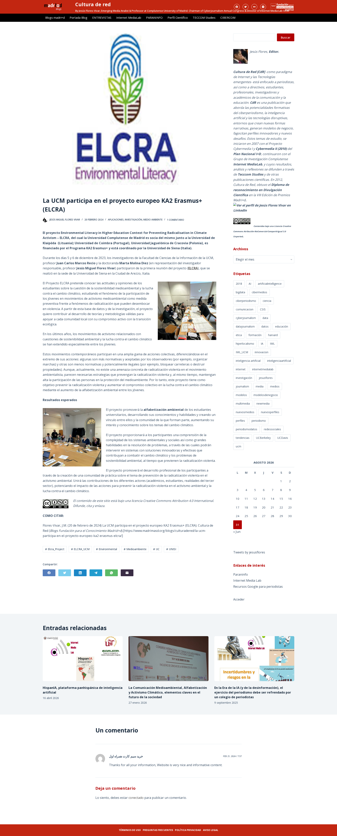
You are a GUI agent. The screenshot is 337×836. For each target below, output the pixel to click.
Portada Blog (78, 17)
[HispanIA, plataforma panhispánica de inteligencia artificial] (83, 658)
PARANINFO (154, 17)
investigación (244, 378)
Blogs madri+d (55, 17)
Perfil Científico (178, 17)
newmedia (263, 403)
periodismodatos (246, 429)
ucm (238, 446)
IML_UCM (242, 352)
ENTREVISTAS (101, 17)
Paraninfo (240, 574)
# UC (156, 549)
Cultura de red (93, 4)
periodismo (259, 420)
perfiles (240, 420)
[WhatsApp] (111, 572)
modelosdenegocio (266, 395)
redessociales (272, 429)
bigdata (240, 292)
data (265, 318)
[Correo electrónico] (127, 572)
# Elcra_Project (54, 549)
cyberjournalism (246, 318)
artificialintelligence (270, 283)
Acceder (239, 599)
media (259, 386)
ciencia (267, 301)
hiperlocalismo (245, 343)
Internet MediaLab (128, 17)
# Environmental (106, 549)
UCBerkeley (263, 438)
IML (272, 343)
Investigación (133, 219)
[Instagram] (263, 7)
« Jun (236, 532)
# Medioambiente (135, 549)
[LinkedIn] (80, 572)
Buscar (285, 37)
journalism (242, 386)
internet (241, 369)
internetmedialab (262, 369)
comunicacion (244, 309)
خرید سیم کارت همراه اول (126, 756)
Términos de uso (130, 830)
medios (274, 386)
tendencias (242, 438)
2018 (239, 283)
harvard (273, 335)
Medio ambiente (152, 219)
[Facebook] (237, 7)
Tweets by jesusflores (249, 552)
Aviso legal (210, 830)
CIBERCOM (227, 17)
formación (255, 335)
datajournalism (245, 326)
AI (250, 283)
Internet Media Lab (247, 580)
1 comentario (175, 219)
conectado (136, 798)
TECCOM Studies (204, 17)
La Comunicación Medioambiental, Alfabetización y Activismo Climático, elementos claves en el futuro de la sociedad (168, 692)
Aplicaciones (116, 219)
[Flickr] (254, 7)
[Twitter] (245, 7)
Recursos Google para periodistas (258, 586)
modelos (241, 395)
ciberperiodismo (246, 301)
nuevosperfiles (270, 412)
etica (239, 335)
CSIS (263, 309)
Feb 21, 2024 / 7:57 (232, 756)
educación (281, 326)
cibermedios (259, 292)
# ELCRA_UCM (80, 549)
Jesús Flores (258, 51)
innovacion (261, 352)
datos (265, 326)
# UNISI (171, 549)
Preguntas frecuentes (158, 830)
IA (262, 343)
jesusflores (266, 378)
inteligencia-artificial (248, 361)
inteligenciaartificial (279, 361)
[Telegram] (96, 572)
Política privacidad (188, 830)
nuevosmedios (245, 412)
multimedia (243, 403)
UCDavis (282, 438)
